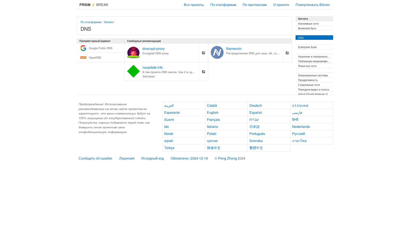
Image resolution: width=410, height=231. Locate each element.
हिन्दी (295, 119)
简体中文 (214, 147)
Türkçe (169, 147)
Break (93, 4)
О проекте (281, 4)
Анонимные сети (308, 23)
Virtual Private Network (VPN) (315, 94)
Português (257, 133)
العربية (169, 105)
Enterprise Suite (307, 47)
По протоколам (255, 4)
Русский (298, 133)
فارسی (297, 112)
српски (212, 140)
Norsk (168, 133)
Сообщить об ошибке (95, 158)
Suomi (169, 119)
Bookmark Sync (307, 28)
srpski (168, 140)
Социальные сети (309, 84)
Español (255, 112)
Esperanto (172, 112)
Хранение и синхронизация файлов (315, 56)
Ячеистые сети (307, 66)
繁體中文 (256, 147)
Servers (108, 22)
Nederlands (301, 126)
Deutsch (255, 105)
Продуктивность (308, 80)
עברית (254, 119)
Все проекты (194, 4)
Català (212, 105)
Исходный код (152, 158)
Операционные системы (313, 75)
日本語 (254, 126)
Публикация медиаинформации (315, 61)
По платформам (223, 4)
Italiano (212, 126)
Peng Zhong (228, 158)
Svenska (256, 140)
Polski (211, 133)
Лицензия (127, 158)
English (212, 112)
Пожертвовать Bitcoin (313, 4)
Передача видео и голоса (313, 89)
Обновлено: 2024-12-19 (189, 158)
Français (213, 119)
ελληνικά (300, 105)
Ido (166, 126)
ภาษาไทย (299, 140)
